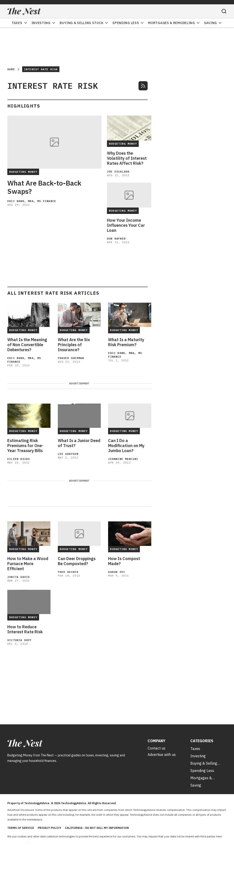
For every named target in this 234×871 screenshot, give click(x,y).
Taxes (17, 23)
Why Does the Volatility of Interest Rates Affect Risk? (127, 158)
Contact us (156, 748)
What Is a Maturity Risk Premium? (126, 342)
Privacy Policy (49, 828)
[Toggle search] (224, 11)
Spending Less (125, 23)
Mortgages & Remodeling (171, 23)
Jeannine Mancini (123, 459)
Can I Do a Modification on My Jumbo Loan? (126, 445)
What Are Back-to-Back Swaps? (44, 187)
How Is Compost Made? (124, 561)
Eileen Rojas (18, 459)
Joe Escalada (118, 171)
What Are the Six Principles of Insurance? (74, 344)
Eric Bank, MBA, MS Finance (31, 201)
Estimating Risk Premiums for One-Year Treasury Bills (25, 445)
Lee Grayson (68, 454)
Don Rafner (116, 238)
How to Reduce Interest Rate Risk (25, 629)
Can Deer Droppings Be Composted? (77, 561)
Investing (41, 23)
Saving (210, 23)
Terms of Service (20, 828)
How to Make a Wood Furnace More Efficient (27, 563)
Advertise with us (162, 754)
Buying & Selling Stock (81, 23)
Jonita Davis (18, 577)
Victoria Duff (19, 640)
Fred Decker (68, 572)
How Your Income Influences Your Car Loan (126, 225)
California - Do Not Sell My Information (97, 828)
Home (11, 69)
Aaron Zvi (116, 572)
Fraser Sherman (71, 358)
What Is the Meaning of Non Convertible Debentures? (27, 344)
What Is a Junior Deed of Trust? (79, 443)
